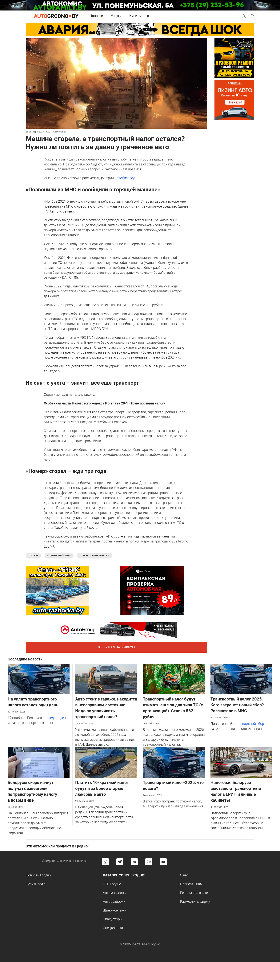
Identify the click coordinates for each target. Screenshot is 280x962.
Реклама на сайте (194, 893)
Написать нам (191, 884)
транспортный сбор (248, 724)
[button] (244, 16)
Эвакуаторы (112, 919)
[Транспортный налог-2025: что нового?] (174, 762)
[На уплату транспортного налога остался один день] (39, 679)
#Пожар (33, 555)
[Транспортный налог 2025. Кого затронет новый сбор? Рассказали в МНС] (241, 679)
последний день (55, 718)
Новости (96, 16)
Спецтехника (113, 928)
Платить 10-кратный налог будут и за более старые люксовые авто (101, 788)
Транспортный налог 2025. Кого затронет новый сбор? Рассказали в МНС (237, 705)
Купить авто (139, 16)
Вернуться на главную (116, 647)
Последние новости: (26, 659)
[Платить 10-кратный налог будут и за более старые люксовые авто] (106, 762)
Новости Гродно (38, 875)
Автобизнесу (124, 178)
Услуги (116, 16)
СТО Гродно (112, 884)
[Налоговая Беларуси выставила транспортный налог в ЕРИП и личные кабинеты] (241, 762)
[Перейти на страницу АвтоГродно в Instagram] (105, 861)
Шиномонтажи (114, 910)
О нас (184, 875)
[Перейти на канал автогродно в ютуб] (163, 861)
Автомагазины (114, 893)
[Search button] (244, 16)
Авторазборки (114, 901)
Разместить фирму (195, 901)
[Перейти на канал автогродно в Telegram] (119, 861)
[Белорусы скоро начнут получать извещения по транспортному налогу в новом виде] (39, 762)
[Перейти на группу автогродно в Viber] (148, 861)
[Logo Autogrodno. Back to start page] (56, 15)
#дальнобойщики (59, 555)
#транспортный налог (94, 555)
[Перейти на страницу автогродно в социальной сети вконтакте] (134, 861)
